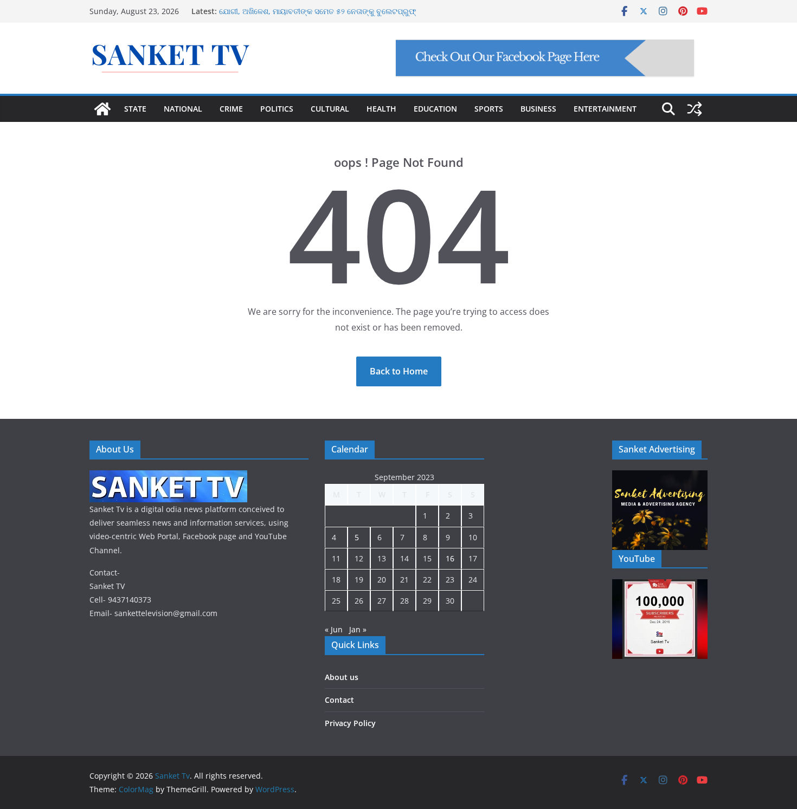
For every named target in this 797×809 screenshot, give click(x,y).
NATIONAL (183, 108)
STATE (135, 108)
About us (341, 677)
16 (450, 558)
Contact (339, 700)
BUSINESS (538, 108)
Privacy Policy (350, 723)
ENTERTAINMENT (605, 108)
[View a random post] (695, 109)
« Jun (334, 629)
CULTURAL (330, 108)
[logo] (168, 477)
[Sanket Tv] (102, 109)
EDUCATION (435, 108)
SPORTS (488, 108)
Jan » (358, 629)
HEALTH (381, 108)
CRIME (231, 108)
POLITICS (276, 108)
